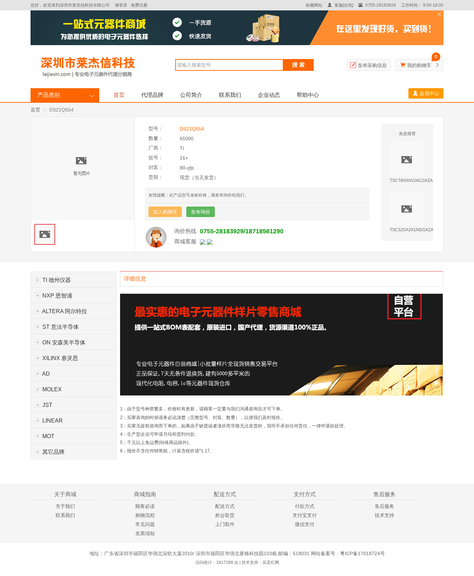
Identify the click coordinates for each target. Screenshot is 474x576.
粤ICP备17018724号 (362, 553)
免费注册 (139, 5)
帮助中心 (308, 95)
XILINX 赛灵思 (59, 358)
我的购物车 (419, 65)
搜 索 (298, 65)
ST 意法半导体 (60, 327)
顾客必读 (145, 506)
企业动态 (269, 95)
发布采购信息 (372, 65)
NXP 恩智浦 (56, 296)
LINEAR (52, 421)
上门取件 (225, 524)
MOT (47, 436)
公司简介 (191, 95)
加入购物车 (165, 212)
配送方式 (225, 506)
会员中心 (429, 93)
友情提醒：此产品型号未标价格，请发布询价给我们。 (198, 195)
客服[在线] (343, 5)
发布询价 (200, 212)
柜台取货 (225, 515)
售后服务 (384, 506)
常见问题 (145, 524)
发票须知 (145, 533)
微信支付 (304, 524)
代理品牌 (152, 95)
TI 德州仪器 (56, 280)
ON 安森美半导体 (63, 342)
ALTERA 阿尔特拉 (64, 311)
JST (46, 405)
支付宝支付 (305, 515)
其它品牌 (53, 452)
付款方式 (304, 506)
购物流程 (145, 515)
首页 (119, 95)
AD (45, 374)
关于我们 (65, 506)
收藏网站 (314, 5)
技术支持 (384, 515)
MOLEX (51, 389)
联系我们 (230, 95)
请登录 (121, 5)
